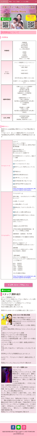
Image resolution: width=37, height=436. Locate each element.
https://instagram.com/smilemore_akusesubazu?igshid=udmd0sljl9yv (24, 276)
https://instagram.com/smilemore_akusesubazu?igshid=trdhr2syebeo (24, 189)
